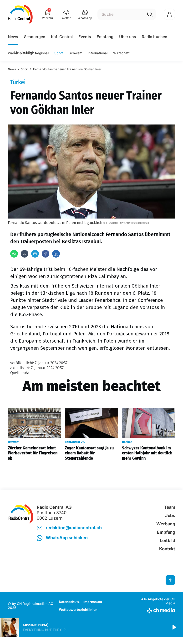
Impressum (92, 602)
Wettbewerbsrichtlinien (78, 609)
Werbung (165, 523)
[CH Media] (155, 609)
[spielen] (174, 627)
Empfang (105, 36)
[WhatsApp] (14, 254)
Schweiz (75, 53)
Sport (58, 53)
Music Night (25, 52)
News (13, 36)
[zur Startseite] (20, 14)
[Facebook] (45, 254)
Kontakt (167, 548)
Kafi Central (62, 36)
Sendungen (34, 36)
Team (169, 507)
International (97, 53)
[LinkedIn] (56, 254)
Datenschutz (69, 602)
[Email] (35, 254)
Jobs (170, 515)
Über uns (127, 36)
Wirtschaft (121, 53)
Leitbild (167, 540)
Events (84, 36)
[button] (85, 14)
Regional (42, 53)
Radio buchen (154, 36)
